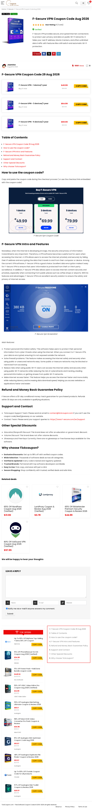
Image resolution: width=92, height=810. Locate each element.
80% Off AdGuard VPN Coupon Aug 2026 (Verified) (14, 544)
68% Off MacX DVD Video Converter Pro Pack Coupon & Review (26, 721)
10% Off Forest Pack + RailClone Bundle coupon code (27, 669)
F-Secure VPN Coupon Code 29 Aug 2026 (21, 144)
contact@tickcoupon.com (61, 413)
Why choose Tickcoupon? (14, 166)
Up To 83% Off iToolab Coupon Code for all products (27, 772)
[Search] (76, 3)
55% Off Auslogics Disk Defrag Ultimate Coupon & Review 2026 (27, 703)
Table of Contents (59, 633)
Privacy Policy (69, 807)
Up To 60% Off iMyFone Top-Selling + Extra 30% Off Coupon (28, 639)
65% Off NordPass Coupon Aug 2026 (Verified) (13, 509)
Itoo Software (18, 680)
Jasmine (11, 64)
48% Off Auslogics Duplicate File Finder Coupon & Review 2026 (27, 756)
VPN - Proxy (5, 14)
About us (59, 807)
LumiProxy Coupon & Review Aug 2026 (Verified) (44, 509)
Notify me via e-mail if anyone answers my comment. (31, 608)
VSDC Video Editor (20, 696)
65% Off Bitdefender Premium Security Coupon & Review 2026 (76, 509)
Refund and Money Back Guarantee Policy (21, 155)
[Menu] (2, 3)
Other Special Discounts (14, 162)
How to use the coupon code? (16, 148)
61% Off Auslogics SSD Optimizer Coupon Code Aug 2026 (27, 739)
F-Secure (10, 9)
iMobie (16, 663)
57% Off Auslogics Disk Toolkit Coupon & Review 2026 (26, 786)
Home (4, 9)
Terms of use (82, 807)
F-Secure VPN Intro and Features (17, 151)
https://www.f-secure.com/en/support (67, 419)
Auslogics (17, 713)
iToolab (16, 777)
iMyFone (17, 644)
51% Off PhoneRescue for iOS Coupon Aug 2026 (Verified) (26, 653)
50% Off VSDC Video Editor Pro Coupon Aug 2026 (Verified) (26, 686)
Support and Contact (12, 159)
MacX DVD (17, 732)
